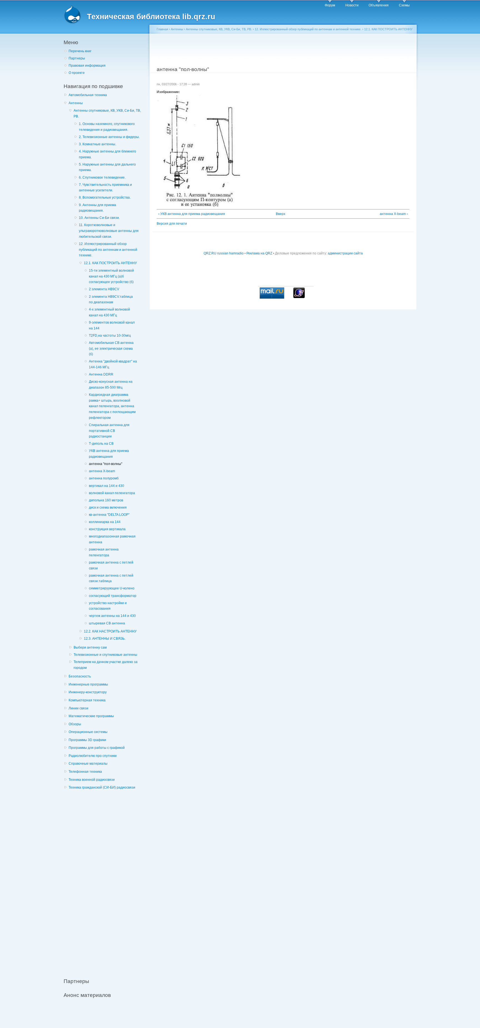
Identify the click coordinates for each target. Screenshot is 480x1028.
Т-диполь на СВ (101, 444)
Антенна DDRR (101, 374)
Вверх (280, 214)
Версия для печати (172, 224)
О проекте (77, 73)
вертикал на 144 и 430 (106, 486)
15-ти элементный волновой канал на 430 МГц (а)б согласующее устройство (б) (111, 276)
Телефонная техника (85, 772)
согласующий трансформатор (112, 596)
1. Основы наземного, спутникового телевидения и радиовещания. (107, 127)
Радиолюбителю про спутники (93, 756)
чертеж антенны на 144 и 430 (112, 616)
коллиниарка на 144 (105, 522)
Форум (330, 5)
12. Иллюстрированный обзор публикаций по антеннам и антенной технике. (108, 249)
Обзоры (75, 724)
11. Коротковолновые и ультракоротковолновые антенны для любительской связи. (109, 230)
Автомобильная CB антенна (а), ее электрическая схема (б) (111, 348)
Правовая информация (87, 65)
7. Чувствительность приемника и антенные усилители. (105, 187)
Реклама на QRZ (259, 253)
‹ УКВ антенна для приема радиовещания (191, 214)
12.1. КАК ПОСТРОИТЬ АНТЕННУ (110, 263)
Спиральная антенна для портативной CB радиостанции (109, 430)
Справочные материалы (88, 764)
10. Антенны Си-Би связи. (99, 218)
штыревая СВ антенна (107, 623)
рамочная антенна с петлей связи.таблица (111, 578)
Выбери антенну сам (90, 647)
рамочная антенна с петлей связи (111, 565)
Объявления (379, 5)
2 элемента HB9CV (104, 289)
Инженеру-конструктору (88, 692)
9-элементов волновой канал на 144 (112, 325)
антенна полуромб (104, 478)
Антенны (76, 103)
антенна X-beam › (394, 214)
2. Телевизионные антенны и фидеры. (109, 137)
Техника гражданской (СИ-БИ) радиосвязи (102, 787)
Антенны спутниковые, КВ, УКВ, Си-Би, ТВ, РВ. (107, 113)
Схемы (404, 5)
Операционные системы (88, 732)
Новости (352, 5)
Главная (162, 29)
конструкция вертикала (107, 529)
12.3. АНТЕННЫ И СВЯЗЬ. (105, 639)
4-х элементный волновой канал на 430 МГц (109, 312)
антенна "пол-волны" (105, 464)
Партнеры (77, 58)
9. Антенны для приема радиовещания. (97, 208)
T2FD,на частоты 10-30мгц (110, 335)
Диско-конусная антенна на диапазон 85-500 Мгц (110, 384)
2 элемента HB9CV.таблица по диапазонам (111, 299)
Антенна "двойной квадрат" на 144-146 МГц (113, 364)
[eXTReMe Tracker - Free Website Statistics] (299, 297)
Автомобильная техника (88, 95)
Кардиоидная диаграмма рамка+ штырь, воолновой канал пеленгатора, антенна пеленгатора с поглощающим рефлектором (112, 406)
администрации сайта (345, 253)
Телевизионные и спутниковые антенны (105, 655)
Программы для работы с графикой (97, 748)
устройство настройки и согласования (108, 606)
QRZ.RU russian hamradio (224, 253)
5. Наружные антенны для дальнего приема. (107, 167)
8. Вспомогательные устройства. (105, 197)
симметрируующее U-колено (111, 588)
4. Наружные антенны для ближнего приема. (107, 154)
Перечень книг (80, 51)
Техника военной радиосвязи (92, 780)
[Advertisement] (105, 880)
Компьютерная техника (87, 700)
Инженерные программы (88, 684)
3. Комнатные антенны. (97, 144)
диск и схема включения (108, 507)
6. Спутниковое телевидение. (102, 177)
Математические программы (91, 716)
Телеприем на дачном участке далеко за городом (106, 665)
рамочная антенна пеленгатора (104, 552)
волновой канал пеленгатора (112, 493)
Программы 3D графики (87, 740)
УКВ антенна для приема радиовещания (109, 454)
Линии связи (78, 708)
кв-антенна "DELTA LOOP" (109, 515)
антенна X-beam (102, 471)
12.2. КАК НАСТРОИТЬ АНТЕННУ (110, 631)
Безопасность (80, 676)
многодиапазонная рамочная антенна (112, 539)
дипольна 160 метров (106, 500)
